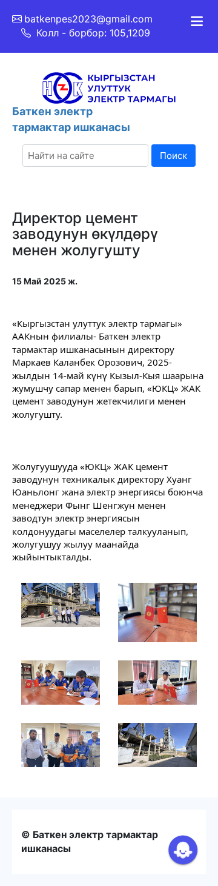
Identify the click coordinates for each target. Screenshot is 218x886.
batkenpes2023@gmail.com (88, 19)
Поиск (173, 155)
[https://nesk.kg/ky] (109, 87)
